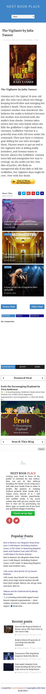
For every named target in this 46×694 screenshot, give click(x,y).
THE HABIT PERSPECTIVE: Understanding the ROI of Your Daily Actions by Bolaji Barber (28, 667)
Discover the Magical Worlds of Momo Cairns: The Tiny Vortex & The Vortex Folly (28, 629)
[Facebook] (9, 520)
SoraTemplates (18, 688)
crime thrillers (26, 40)
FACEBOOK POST (8, 367)
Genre (37, 367)
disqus (19, 316)
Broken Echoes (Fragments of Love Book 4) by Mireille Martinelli (27, 642)
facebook (35, 316)
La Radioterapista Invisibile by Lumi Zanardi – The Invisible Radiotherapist (21, 222)
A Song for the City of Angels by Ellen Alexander (20, 288)
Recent (23, 367)
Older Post (37, 306)
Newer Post (9, 306)
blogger (6, 316)
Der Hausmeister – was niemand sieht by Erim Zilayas (22, 255)
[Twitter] (16, 520)
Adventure (16, 40)
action (8, 40)
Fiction (36, 40)
